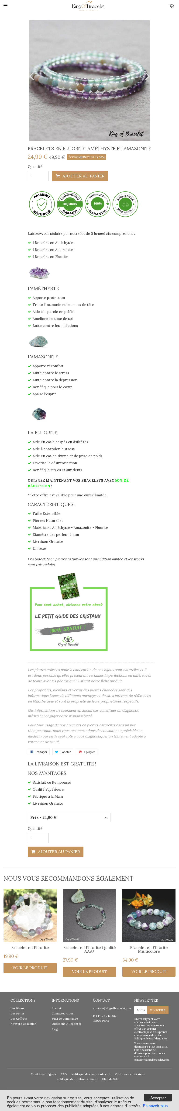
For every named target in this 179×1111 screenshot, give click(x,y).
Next (146, 75)
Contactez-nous (62, 1013)
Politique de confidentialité (150, 1038)
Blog (55, 1029)
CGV (64, 1074)
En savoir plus (155, 1105)
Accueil (57, 1008)
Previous (32, 75)
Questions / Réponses (67, 1023)
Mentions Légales (44, 1074)
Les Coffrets (18, 1018)
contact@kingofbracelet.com (112, 1008)
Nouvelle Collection (23, 1023)
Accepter (158, 1098)
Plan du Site (110, 1079)
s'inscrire (158, 1010)
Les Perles (17, 1013)
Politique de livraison (130, 1074)
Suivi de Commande (65, 1018)
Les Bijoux (17, 1008)
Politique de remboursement (77, 1079)
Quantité (35, 166)
